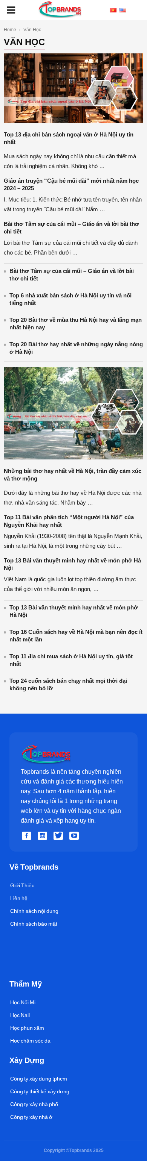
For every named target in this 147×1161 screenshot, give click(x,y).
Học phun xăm (27, 1028)
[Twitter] (60, 836)
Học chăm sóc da (30, 1041)
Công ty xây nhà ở (31, 1117)
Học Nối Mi (22, 1002)
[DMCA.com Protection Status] (26, 971)
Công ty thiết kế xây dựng (39, 1091)
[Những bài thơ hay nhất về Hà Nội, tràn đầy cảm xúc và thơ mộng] (73, 457)
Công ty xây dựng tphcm (38, 1079)
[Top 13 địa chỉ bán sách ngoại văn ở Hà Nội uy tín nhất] (73, 121)
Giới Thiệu (22, 885)
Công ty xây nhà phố (34, 1104)
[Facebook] (28, 836)
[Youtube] (75, 836)
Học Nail (20, 1015)
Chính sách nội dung (34, 911)
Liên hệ (19, 898)
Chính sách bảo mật (33, 924)
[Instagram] (44, 836)
